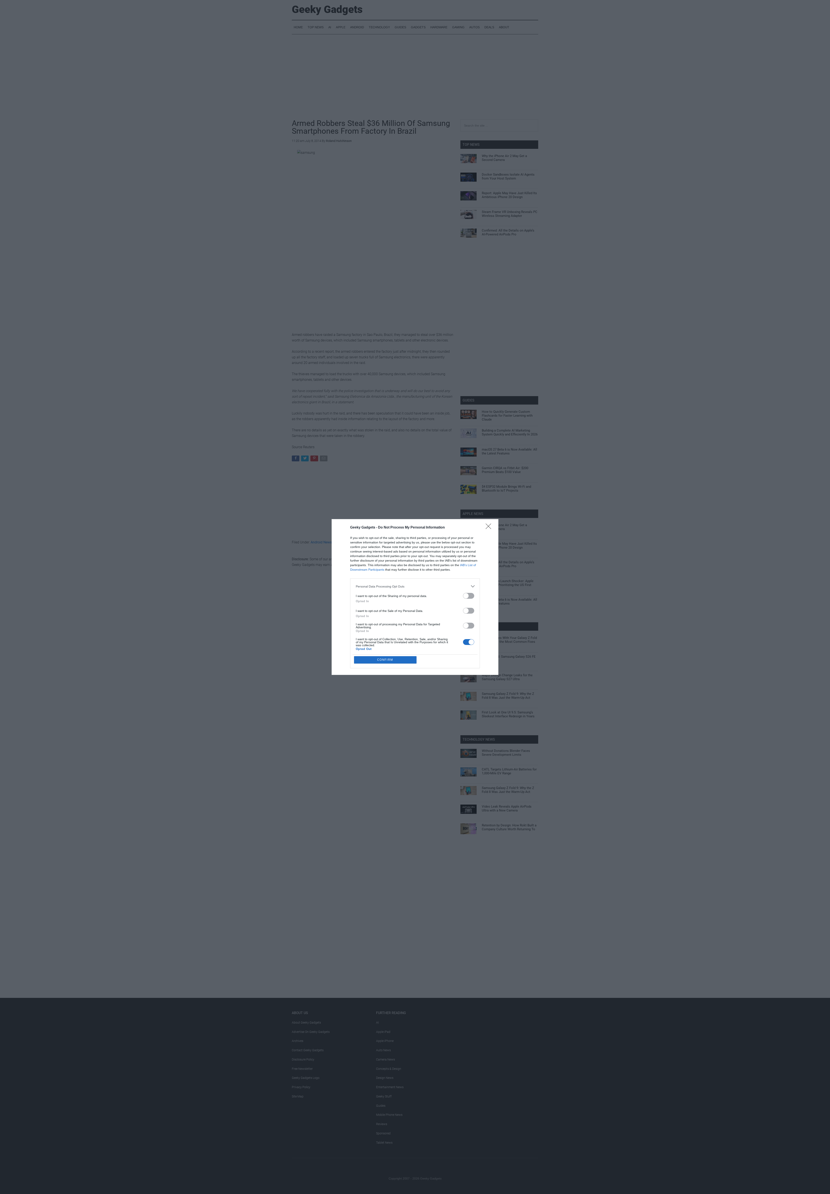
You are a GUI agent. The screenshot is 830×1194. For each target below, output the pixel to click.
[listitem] (415, 586)
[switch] (468, 596)
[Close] (490, 528)
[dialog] (415, 597)
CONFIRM (385, 659)
